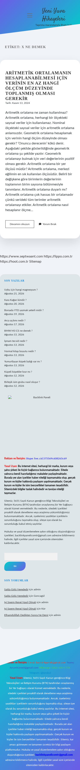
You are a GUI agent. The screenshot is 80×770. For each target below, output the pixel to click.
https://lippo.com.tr (58, 256)
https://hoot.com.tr (14, 261)
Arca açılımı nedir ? (14, 320)
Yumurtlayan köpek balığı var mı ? (23, 361)
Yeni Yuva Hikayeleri (53, 15)
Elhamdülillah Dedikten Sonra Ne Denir (26, 615)
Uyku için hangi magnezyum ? (21, 289)
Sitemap (35, 261)
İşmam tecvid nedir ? (15, 341)
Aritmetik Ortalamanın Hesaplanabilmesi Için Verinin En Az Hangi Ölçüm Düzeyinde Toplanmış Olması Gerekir (38, 85)
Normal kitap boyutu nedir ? (20, 351)
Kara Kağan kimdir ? (15, 300)
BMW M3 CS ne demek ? (18, 330)
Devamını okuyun (22, 225)
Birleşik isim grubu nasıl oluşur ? (22, 382)
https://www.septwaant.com (21, 256)
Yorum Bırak (49, 224)
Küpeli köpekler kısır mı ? (18, 371)
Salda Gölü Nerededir (16, 589)
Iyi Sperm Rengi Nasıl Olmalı (20, 602)
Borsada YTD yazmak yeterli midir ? (24, 310)
